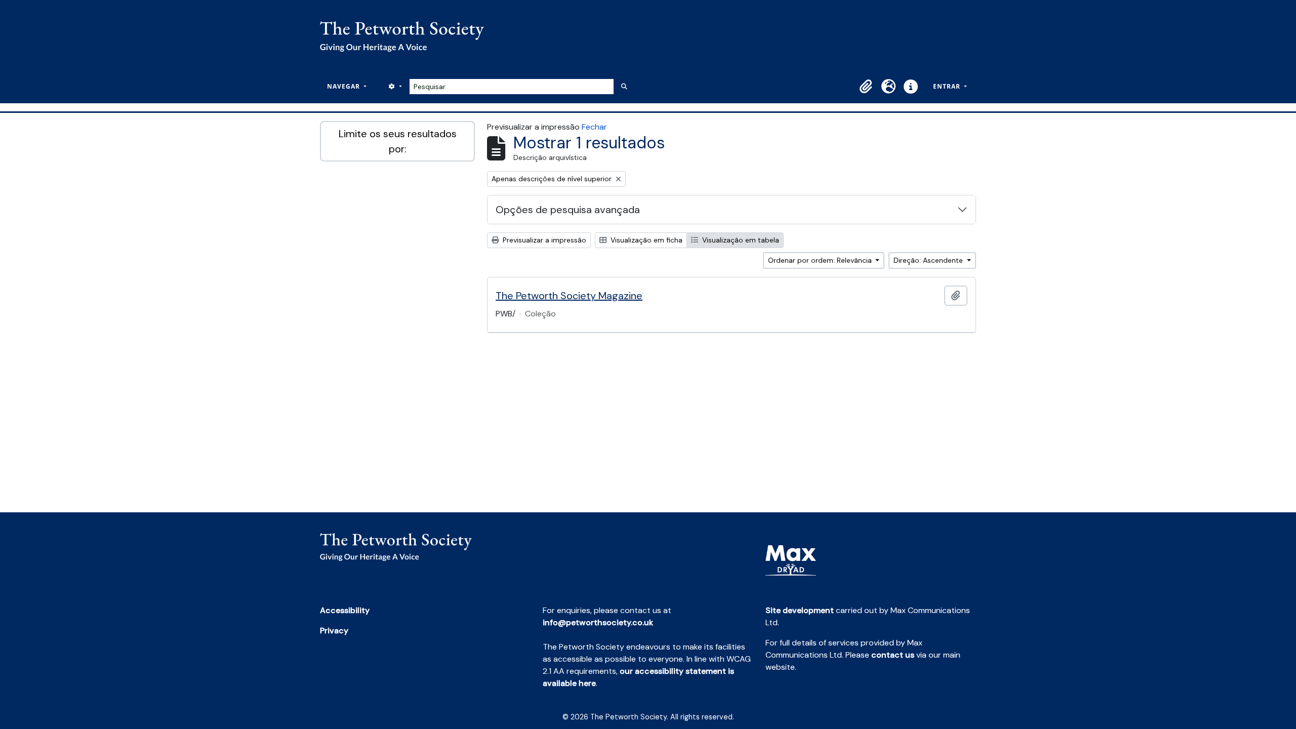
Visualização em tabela (739, 240)
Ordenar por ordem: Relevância (821, 260)
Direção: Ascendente (929, 260)
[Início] (406, 36)
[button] (866, 86)
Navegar (344, 86)
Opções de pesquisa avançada (568, 209)
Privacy (334, 630)
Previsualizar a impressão (543, 240)
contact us (892, 655)
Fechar (594, 127)
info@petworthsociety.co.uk (598, 622)
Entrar (947, 86)
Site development (799, 610)
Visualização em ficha (645, 240)
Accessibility (345, 610)
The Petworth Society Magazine (569, 296)
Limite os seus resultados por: (398, 141)
